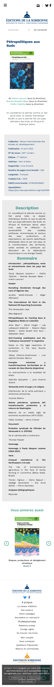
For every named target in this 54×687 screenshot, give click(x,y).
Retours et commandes (27, 649)
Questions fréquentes (27, 645)
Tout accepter (36, 678)
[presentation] (6, 543)
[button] (22, 70)
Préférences (17, 678)
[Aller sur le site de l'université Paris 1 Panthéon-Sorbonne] (27, 658)
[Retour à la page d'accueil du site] (27, 18)
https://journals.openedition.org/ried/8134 (29, 190)
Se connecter (40, 30)
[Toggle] (4, 4)
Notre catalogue (27, 614)
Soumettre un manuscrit (27, 617)
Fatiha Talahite (17, 104)
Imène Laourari (19, 98)
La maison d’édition (27, 606)
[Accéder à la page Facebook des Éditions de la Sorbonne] (50, 6)
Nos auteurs (27, 610)
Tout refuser (27, 681)
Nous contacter (27, 641)
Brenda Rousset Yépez (17, 101)
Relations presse (27, 625)
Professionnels (27, 621)
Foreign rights (27, 629)
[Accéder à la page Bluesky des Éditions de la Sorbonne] (46, 6)
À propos (27, 602)
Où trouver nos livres (27, 633)
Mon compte (27, 637)
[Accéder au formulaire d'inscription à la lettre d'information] (38, 6)
